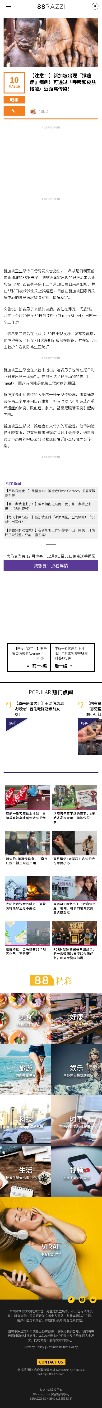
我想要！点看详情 (51, 565)
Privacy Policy (34, 1346)
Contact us (51, 1362)
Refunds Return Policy (62, 1346)
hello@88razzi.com (51, 1374)
